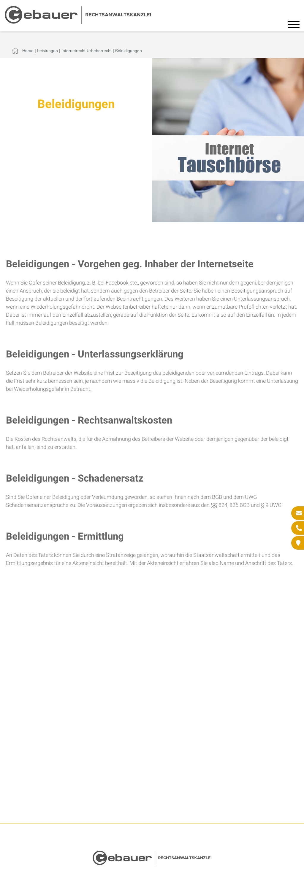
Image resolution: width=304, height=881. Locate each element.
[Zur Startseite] (78, 22)
